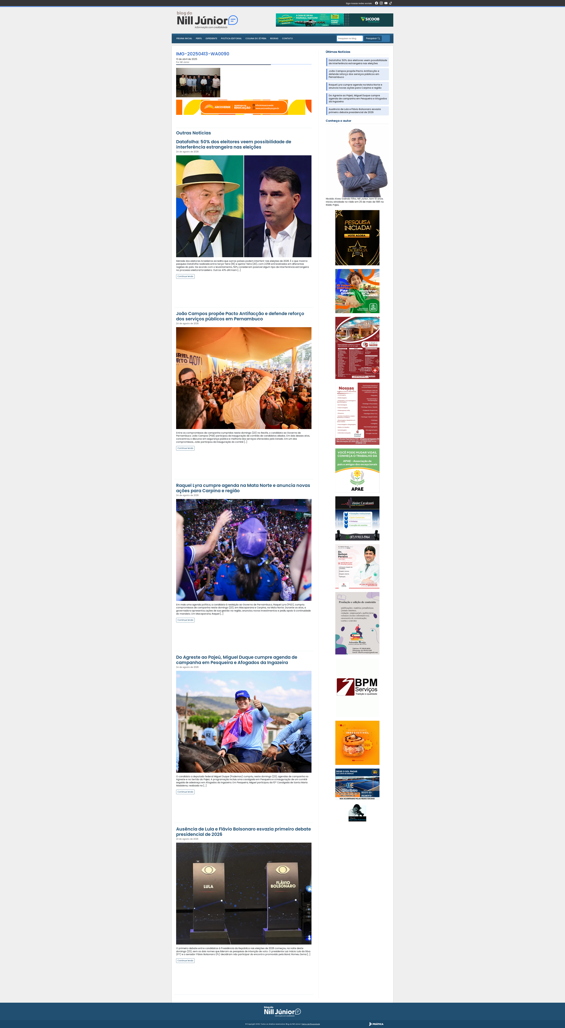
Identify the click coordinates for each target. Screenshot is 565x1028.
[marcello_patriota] (357, 812)
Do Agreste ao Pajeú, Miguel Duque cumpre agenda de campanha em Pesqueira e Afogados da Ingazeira (236, 660)
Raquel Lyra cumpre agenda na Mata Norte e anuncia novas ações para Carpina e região (243, 488)
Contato (287, 38)
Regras (274, 38)
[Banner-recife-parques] (357, 291)
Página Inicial (184, 38)
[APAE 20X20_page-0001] (357, 470)
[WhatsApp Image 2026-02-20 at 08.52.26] (357, 237)
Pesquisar (372, 38)
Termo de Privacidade (311, 1024)
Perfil (199, 38)
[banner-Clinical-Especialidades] (357, 413)
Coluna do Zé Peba (255, 38)
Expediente (211, 38)
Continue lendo (185, 276)
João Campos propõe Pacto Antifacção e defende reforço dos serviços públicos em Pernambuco (240, 316)
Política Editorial (231, 38)
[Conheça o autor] (357, 161)
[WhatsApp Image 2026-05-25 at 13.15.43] (357, 347)
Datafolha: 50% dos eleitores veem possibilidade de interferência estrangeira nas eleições (233, 144)
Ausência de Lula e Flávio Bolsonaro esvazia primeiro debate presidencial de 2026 (243, 831)
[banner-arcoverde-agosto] (243, 107)
